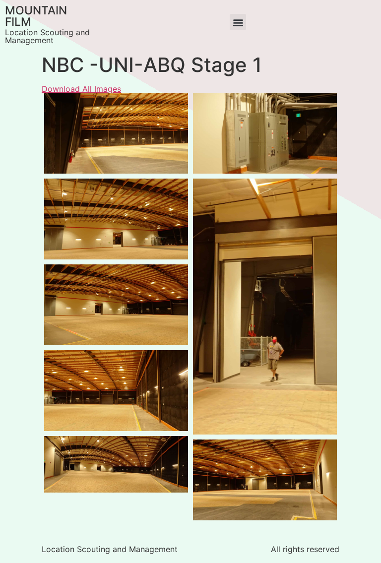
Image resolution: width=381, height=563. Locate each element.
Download (54, 103)
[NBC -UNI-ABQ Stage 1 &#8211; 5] (265, 307)
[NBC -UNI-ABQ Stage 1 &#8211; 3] (116, 464)
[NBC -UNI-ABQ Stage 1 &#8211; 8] (265, 479)
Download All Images (81, 89)
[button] (238, 22)
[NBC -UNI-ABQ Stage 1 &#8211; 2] (116, 390)
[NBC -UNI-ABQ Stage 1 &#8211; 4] (116, 219)
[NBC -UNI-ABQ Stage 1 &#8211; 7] (116, 133)
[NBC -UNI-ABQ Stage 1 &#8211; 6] (265, 133)
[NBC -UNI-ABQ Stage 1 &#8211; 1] (116, 304)
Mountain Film (36, 16)
